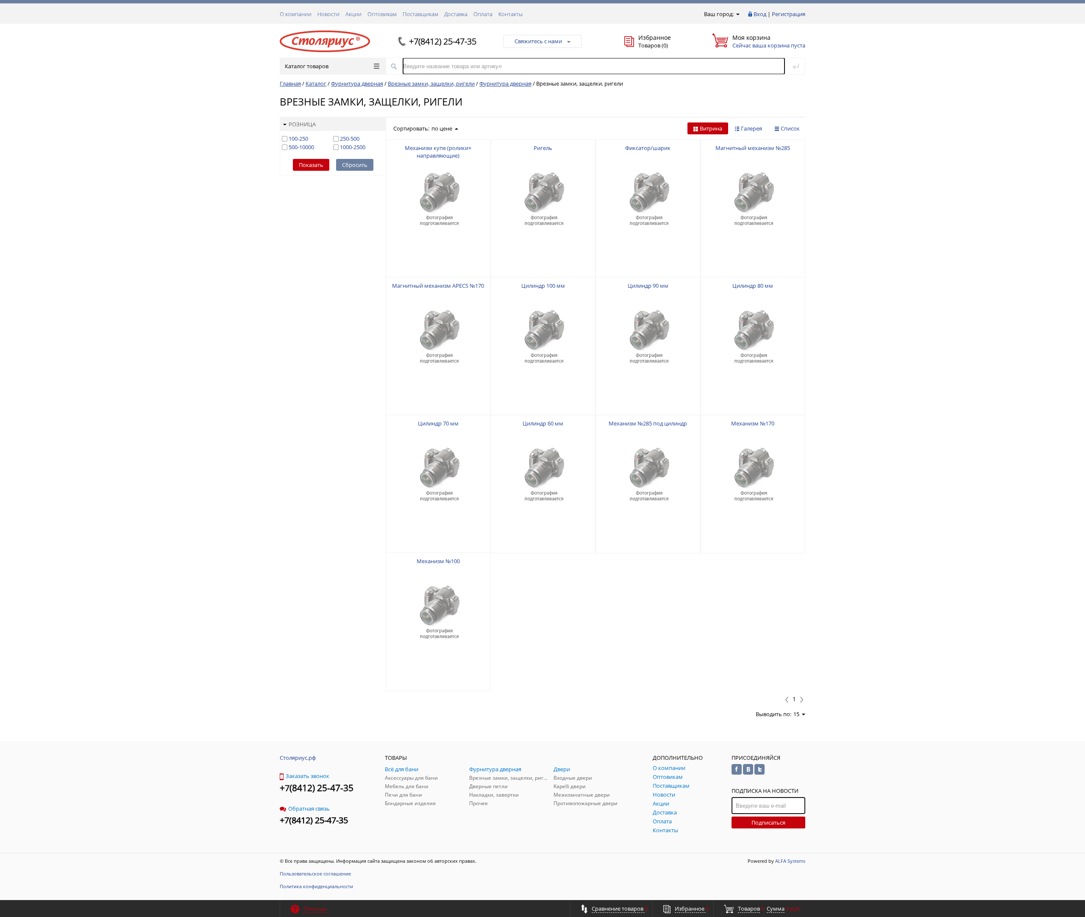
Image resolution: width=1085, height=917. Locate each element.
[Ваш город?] (737, 14)
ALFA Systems (790, 861)
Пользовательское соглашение (315, 873)
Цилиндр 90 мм (648, 285)
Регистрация (788, 14)
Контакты (510, 14)
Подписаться (768, 822)
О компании (296, 14)
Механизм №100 (438, 561)
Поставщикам (420, 14)
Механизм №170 (752, 423)
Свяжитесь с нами (538, 41)
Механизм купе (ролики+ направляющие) (438, 151)
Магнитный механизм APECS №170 (438, 285)
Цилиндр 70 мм (438, 423)
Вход (760, 14)
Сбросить (354, 165)
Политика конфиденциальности (316, 886)
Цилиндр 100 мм (543, 285)
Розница (302, 124)
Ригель (543, 148)
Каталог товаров (306, 66)
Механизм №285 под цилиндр (648, 423)
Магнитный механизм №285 (752, 148)
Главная (290, 83)
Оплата (482, 14)
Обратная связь (309, 808)
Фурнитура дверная (357, 83)
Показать (311, 165)
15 (796, 714)
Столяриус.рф (298, 757)
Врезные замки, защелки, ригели (431, 83)
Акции (353, 14)
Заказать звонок (307, 776)
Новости (328, 14)
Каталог (316, 83)
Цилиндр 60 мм (543, 423)
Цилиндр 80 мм (752, 285)
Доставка (455, 14)
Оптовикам (382, 14)
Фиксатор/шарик (647, 148)
